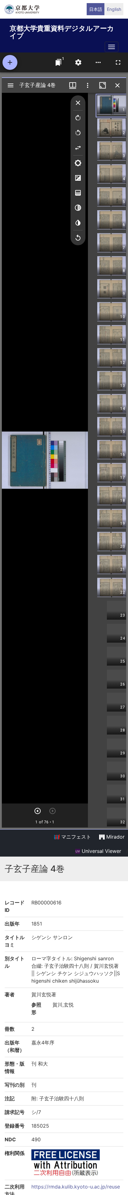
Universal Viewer (100, 851)
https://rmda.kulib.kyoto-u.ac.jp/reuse (75, 1187)
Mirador (115, 837)
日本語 (95, 9)
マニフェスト (75, 837)
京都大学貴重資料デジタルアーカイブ (62, 31)
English (114, 9)
